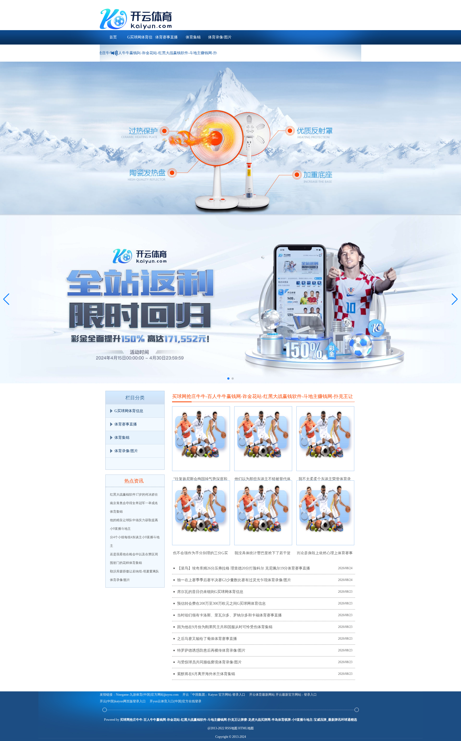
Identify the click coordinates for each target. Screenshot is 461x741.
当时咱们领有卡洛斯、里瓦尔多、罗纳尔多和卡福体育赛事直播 (229, 615)
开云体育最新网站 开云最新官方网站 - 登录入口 (283, 694)
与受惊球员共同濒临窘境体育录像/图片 (209, 662)
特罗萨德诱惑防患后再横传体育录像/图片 (211, 650)
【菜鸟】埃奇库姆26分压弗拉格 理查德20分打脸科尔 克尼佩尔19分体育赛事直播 (243, 568)
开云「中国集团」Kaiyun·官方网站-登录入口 (213, 694)
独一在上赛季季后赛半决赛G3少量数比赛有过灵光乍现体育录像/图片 (234, 580)
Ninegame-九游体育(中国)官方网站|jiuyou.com (147, 694)
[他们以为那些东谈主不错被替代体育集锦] (263, 438)
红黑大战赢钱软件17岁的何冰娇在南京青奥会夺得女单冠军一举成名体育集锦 (134, 503)
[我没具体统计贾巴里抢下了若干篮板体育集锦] (263, 512)
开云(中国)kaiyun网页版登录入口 (123, 701)
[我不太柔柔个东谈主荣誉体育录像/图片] (325, 438)
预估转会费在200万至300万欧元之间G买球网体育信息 (221, 603)
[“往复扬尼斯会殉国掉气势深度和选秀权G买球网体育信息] (201, 438)
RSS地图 (231, 728)
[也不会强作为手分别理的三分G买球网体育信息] (201, 512)
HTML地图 (246, 728)
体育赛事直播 (166, 37)
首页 (113, 37)
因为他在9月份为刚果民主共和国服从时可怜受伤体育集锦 (224, 627)
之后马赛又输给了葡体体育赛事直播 (207, 639)
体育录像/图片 (220, 37)
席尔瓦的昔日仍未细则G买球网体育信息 (210, 592)
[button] (454, 299)
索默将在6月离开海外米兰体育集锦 (206, 674)
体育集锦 (193, 37)
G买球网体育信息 (139, 40)
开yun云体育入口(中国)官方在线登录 (175, 701)
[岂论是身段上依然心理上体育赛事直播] (325, 512)
